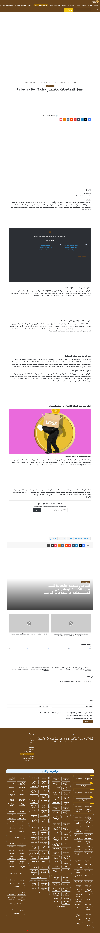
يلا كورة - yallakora (11, 799)
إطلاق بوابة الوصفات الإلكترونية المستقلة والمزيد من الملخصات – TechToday (45, 247)
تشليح (44, 847)
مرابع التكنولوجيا (78, 822)
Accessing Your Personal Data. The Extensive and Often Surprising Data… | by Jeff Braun (40, 669)
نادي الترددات (88, 853)
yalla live (38, 893)
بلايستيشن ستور (66, 852)
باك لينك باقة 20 (56, 884)
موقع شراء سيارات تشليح (34, 852)
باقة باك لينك (88, 792)
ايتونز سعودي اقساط (66, 793)
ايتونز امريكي (56, 787)
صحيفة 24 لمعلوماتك (20, 5)
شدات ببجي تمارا (56, 778)
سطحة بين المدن (44, 833)
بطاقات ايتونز (56, 848)
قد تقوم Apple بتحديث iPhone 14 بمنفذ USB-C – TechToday (61, 668)
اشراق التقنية (78, 817)
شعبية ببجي (66, 848)
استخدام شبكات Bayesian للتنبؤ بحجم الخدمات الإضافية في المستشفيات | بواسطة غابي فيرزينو (67, 589)
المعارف (88, 857)
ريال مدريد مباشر (44, 786)
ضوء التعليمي (88, 806)
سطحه (34, 827)
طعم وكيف (88, 864)
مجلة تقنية (88, 914)
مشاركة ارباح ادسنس (78, 778)
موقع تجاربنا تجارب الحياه (56, 894)
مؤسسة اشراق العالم (8, 5)
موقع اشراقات (88, 810)
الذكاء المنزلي (71, 5)
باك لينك (64, 5)
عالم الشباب (83, 786)
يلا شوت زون (21, 883)
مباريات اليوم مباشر (44, 782)
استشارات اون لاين (78, 853)
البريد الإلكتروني (88, 706)
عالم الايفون (88, 835)
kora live (11, 811)
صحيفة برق (78, 806)
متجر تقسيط (56, 802)
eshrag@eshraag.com (57, 741)
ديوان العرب (66, 898)
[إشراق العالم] (95, 1)
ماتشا (56, 866)
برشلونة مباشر (34, 782)
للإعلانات (25, 930)
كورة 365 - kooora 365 (22, 804)
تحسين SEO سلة (78, 792)
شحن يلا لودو (66, 844)
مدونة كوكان (78, 835)
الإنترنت (90, 5)
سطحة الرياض (44, 828)
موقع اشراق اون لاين (78, 810)
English (30, 5)
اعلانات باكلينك (61, 906)
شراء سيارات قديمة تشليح (39, 861)
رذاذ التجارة (78, 861)
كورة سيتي (34, 867)
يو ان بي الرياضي (78, 914)
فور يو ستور (56, 812)
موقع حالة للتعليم (88, 919)
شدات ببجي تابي (56, 783)
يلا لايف (39, 877)
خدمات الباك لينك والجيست (66, 879)
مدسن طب (78, 904)
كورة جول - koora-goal (22, 783)
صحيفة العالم (78, 923)
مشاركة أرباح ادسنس (55, 5)
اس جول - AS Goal (11, 804)
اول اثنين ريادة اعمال (88, 778)
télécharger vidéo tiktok (16, 904)
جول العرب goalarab (44, 871)
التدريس (88, 894)
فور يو (56, 832)
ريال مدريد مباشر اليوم (44, 883)
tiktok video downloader (11, 898)
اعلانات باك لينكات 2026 (16, 874)
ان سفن (88, 822)
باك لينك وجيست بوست (88, 909)
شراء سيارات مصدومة (34, 857)
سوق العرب (66, 884)
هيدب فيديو (78, 857)
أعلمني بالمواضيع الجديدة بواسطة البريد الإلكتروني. (78, 718)
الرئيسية (96, 5)
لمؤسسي (52, 538)
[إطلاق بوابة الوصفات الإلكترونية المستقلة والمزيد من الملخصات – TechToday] (57, 248)
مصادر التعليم (78, 907)
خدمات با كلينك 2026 (66, 894)
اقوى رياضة (88, 904)
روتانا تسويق (88, 849)
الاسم (91, 700)
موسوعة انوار (88, 875)
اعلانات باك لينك (66, 902)
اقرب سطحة (33, 842)
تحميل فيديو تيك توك (11, 893)
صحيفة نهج (88, 838)
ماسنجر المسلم (83, 800)
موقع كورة (16, 837)
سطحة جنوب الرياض (43, 842)
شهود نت (78, 864)
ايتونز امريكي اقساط (56, 828)
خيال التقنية (88, 826)
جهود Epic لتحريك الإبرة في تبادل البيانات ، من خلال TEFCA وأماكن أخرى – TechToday (81, 669)
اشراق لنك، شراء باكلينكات (88, 890)
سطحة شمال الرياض (44, 837)
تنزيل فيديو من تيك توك (21, 893)
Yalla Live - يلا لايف (11, 795)
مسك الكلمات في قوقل (88, 817)
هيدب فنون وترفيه (88, 924)
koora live (11, 787)
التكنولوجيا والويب (56, 82)
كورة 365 (44, 867)
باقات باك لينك (78, 885)
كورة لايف (21, 815)
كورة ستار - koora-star (12, 778)
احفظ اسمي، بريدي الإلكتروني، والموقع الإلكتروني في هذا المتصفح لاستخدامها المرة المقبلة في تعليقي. (64, 712)
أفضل (69, 538)
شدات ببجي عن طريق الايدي (56, 818)
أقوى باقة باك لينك (56, 889)
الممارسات (61, 538)
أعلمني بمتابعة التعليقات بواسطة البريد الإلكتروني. (78, 715)
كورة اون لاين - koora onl (21, 799)
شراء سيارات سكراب (34, 847)
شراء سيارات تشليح (43, 852)
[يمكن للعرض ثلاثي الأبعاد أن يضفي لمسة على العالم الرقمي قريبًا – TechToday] (18, 657)
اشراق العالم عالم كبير (78, 895)
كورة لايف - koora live (22, 857)
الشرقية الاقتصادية (78, 830)
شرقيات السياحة (78, 871)
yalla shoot (34, 778)
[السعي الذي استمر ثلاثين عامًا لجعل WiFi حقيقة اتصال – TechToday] (83, 248)
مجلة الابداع (78, 849)
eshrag (53, 115)
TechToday (78, 538)
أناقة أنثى (78, 841)
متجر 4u (66, 816)
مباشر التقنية (78, 867)
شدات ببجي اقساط (66, 778)
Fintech (86, 538)
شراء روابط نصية (88, 885)
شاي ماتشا (66, 870)
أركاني (88, 867)
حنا (66, 866)
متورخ (88, 846)
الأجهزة (78, 5)
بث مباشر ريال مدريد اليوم (34, 872)
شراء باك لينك (88, 881)
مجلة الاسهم (88, 830)
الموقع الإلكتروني (43, 706)
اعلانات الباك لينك (78, 890)
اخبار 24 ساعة (78, 919)
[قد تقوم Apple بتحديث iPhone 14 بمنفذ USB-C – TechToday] (60, 657)
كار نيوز (78, 838)
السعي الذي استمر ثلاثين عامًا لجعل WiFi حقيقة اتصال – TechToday (71, 247)
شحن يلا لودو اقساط (56, 793)
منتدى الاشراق (88, 899)
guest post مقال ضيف (56, 878)
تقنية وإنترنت (65, 82)
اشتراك (37, 510)
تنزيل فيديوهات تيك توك (21, 899)
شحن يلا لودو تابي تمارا (56, 823)
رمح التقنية (88, 861)
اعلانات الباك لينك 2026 (78, 900)
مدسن (78, 846)
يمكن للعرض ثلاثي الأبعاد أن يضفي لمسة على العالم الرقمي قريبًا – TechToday (19, 668)
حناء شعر (56, 861)
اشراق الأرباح (78, 875)
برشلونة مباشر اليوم (34, 883)
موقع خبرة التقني (88, 842)
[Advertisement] (50, 24)
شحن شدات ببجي (66, 838)
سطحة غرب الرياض (34, 837)
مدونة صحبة (88, 871)
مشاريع (56, 898)
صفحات (32, 763)
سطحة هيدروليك (33, 833)
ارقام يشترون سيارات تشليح (44, 857)
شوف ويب (78, 826)
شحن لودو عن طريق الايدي (56, 844)
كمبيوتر (84, 5)
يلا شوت (44, 778)
